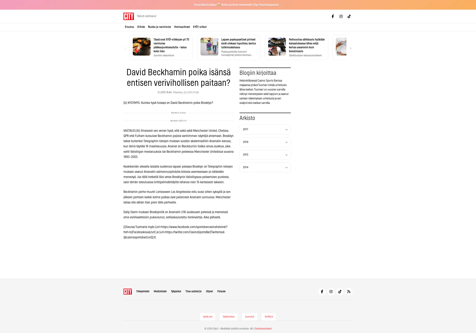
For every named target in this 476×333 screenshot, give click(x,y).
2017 (245, 129)
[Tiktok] (349, 16)
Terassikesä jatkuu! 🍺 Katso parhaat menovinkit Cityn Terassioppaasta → (238, 4)
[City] (127, 292)
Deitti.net (207, 317)
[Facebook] (332, 16)
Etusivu (129, 26)
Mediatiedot (160, 291)
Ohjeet (209, 291)
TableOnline (229, 317)
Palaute (221, 291)
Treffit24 (269, 317)
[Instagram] (341, 16)
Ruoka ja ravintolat (159, 26)
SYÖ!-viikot (200, 26)
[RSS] (349, 291)
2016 (245, 142)
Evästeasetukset (263, 328)
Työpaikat (176, 291)
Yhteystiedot (142, 291)
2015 (245, 154)
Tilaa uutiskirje (194, 291)
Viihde (141, 26)
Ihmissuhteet (182, 26)
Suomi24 (249, 317)
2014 (245, 167)
